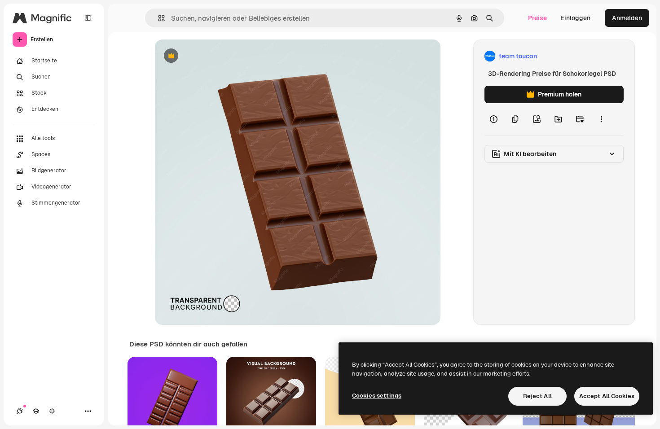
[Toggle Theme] (52, 411)
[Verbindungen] (20, 411)
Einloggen (575, 18)
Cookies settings (376, 395)
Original (212, 56)
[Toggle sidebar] (88, 18)
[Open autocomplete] (157, 18)
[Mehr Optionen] (601, 119)
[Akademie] (36, 411)
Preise (537, 18)
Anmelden (627, 18)
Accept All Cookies (606, 396)
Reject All (537, 396)
